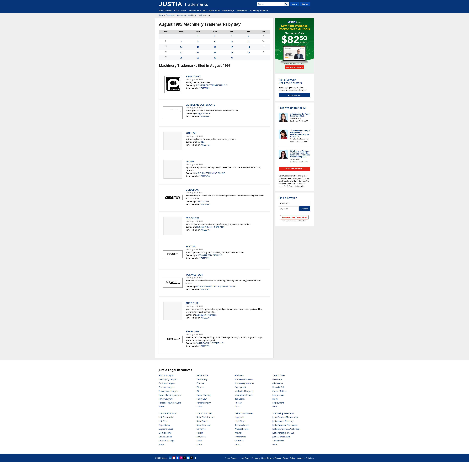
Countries (239, 440)
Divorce (200, 387)
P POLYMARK (193, 76)
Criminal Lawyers (166, 387)
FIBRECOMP (192, 331)
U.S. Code (163, 421)
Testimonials (278, 440)
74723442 (205, 144)
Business (239, 375)
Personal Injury (204, 402)
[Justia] (170, 4)
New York (201, 436)
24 (232, 52)
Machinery (192, 15)
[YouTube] (173, 458)
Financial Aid (278, 387)
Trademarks (170, 15)
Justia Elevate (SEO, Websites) (285, 429)
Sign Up (305, 4)
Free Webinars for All (292, 107)
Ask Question (294, 95)
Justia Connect (231, 458)
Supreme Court (166, 429)
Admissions (277, 383)
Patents (238, 432)
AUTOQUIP (192, 303)
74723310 (205, 229)
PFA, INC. (200, 142)
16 (215, 47)
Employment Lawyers (168, 391)
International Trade (243, 395)
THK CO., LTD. (202, 201)
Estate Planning (204, 395)
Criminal (200, 383)
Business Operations (244, 383)
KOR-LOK (191, 133)
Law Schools (214, 10)
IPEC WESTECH (194, 274)
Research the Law (197, 10)
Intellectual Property (243, 391)
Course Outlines (279, 391)
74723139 (205, 346)
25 (248, 52)
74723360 (205, 204)
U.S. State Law (204, 413)
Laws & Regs (228, 10)
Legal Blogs (239, 421)
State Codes (202, 421)
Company (255, 458)
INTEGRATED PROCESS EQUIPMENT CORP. (216, 286)
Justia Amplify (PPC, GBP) (283, 432)
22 (198, 52)
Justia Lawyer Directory (283, 421)
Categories (181, 15)
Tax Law (238, 402)
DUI (198, 391)
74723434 (205, 176)
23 (215, 52)
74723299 (205, 258)
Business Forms (241, 425)
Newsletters (242, 10)
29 (198, 57)
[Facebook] (177, 458)
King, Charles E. (203, 113)
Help (263, 458)
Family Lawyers (166, 399)
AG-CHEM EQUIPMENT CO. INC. (210, 173)
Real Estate (239, 399)
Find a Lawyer (165, 10)
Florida (200, 432)
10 (232, 41)
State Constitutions (205, 417)
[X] (191, 458)
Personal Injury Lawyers (170, 402)
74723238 (205, 317)
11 (248, 41)
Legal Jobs (239, 417)
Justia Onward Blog (281, 436)
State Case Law (203, 425)
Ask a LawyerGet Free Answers (290, 81)
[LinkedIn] (170, 458)
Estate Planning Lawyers (170, 395)
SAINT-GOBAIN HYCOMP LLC (209, 343)
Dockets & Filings (166, 440)
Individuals (202, 375)
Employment (240, 387)
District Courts (165, 436)
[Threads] (184, 458)
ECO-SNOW (192, 218)
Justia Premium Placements (284, 425)
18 (248, 47)
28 (181, 57)
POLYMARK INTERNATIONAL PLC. (212, 85)
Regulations (164, 425)
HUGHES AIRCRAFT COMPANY (210, 227)
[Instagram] (181, 458)
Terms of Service (274, 458)
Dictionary (277, 379)
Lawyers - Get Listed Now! (294, 217)
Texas (199, 440)
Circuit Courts (165, 432)
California (201, 429)
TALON (190, 161)
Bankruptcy (202, 379)
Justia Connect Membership (285, 417)
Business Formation (243, 379)
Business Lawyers (167, 383)
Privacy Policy (289, 458)
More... (162, 406)
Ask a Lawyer (180, 10)
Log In (294, 4)
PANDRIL (191, 246)
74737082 (205, 88)
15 (198, 47)
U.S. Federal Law (167, 413)
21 (181, 52)
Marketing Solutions (259, 10)
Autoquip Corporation (206, 314)
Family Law (202, 399)
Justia (161, 15)
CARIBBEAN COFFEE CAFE (200, 104)
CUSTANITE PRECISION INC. (209, 255)
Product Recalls (241, 429)
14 (181, 47)
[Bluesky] (188, 458)
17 (232, 47)
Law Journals (278, 395)
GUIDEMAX (192, 189)
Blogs (275, 399)
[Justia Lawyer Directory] (195, 458)
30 (215, 57)
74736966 (205, 116)
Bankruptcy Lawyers (168, 379)
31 (232, 57)
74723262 (205, 289)
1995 (200, 15)
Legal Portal (245, 458)
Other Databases (243, 413)
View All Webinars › (294, 168)
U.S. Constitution (166, 417)
